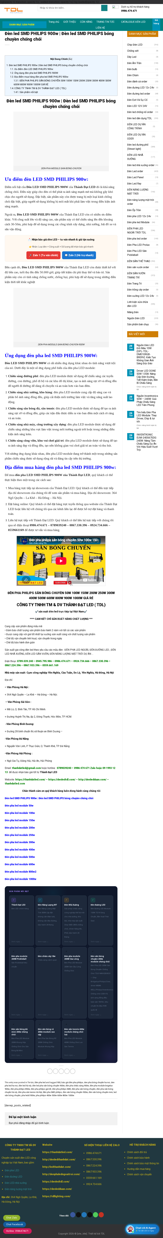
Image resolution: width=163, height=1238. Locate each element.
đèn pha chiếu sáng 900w (77, 1085)
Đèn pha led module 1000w (20, 879)
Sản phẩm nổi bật (26, 92)
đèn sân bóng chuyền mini (101, 1092)
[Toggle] (157, 126)
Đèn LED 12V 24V (137, 106)
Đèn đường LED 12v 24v (140, 87)
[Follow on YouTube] (101, 1214)
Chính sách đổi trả (137, 1152)
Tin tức (31, 1082)
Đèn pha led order (137, 238)
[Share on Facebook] (50, 1071)
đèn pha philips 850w (20, 1089)
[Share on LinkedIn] (72, 1071)
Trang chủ (54, 21)
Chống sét (132, 50)
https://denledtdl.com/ (56, 1181)
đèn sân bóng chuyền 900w (75, 1092)
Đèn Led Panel (135, 177)
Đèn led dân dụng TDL (139, 118)
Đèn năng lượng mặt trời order (140, 201)
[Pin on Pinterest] (67, 1071)
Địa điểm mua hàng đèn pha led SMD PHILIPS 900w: (39, 76)
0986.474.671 (94, 1153)
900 (58, 1082)
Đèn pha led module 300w (20, 842)
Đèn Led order (135, 171)
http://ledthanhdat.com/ (56, 1166)
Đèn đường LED (13, 1176)
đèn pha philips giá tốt (41, 1089)
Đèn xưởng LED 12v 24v (140, 295)
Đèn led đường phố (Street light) (137, 146)
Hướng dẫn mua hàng (138, 1168)
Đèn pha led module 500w (20, 857)
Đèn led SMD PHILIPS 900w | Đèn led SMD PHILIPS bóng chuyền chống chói (47, 65)
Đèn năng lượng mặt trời (18, 1189)
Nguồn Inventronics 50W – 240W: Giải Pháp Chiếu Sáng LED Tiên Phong (147, 400)
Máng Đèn (132, 312)
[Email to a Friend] (61, 1071)
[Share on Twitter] (55, 1071)
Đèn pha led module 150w (20, 820)
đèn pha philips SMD (61, 1089)
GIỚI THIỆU (69, 21)
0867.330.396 (94, 1159)
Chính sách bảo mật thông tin (143, 1163)
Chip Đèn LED (134, 44)
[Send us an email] (89, 1214)
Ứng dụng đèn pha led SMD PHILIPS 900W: (34, 73)
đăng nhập (25, 1123)
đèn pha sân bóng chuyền (84, 1089)
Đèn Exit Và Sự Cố (137, 99)
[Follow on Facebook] (72, 1214)
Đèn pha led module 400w (20, 849)
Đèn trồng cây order (138, 289)
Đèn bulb (132, 69)
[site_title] (82, 1233)
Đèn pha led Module (138, 222)
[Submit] (104, 8)
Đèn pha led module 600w (20, 864)
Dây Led (131, 56)
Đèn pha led (40, 1082)
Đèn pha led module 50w (19, 805)
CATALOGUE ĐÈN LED (133, 21)
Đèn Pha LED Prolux (138, 244)
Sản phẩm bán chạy (138, 324)
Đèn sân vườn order (138, 267)
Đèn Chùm (132, 75)
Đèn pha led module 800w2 (20, 871)
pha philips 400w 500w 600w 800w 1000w (55, 1095)
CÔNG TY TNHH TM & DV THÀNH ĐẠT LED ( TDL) (38, 88)
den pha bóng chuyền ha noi (97, 1082)
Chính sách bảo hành (138, 1157)
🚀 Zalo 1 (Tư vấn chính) (43, 255)
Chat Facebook (14, 1224)
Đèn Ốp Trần (134, 210)
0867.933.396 (94, 1171)
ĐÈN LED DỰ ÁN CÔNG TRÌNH (136, 126)
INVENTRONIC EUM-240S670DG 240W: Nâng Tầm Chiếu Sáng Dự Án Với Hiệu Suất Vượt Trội (147, 442)
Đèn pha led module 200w (20, 827)
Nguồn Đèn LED (136, 318)
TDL (103, 1233)
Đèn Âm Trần (134, 63)
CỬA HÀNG (86, 21)
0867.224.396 (94, 1165)
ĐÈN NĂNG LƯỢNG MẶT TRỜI (137, 191)
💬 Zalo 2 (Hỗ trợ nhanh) (79, 255)
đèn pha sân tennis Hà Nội (30, 1092)
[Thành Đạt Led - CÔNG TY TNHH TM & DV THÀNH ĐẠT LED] (17, 11)
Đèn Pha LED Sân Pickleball (137, 252)
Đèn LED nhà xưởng (16, 1182)
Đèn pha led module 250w (20, 835)
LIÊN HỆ (100, 27)
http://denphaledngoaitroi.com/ (61, 1174)
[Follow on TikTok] (78, 1214)
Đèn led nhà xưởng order (140, 165)
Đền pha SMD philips (52, 1092)
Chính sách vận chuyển (139, 1174)
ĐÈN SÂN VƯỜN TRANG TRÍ (136, 275)
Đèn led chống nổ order (140, 112)
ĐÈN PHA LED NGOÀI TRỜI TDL (136, 230)
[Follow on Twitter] (84, 1214)
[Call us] (95, 1214)
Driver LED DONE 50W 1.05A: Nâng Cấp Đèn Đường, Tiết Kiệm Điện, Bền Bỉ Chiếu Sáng (147, 376)
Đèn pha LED (12, 1170)
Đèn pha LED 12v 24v (139, 216)
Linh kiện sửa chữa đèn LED (137, 304)
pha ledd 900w (28, 1095)
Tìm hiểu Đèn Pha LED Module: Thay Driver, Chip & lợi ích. (146, 417)
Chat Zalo (11, 1217)
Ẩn (70, 59)
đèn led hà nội (25, 1085)
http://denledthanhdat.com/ (58, 1159)
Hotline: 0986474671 (17, 1231)
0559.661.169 (94, 1177)
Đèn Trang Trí (134, 283)
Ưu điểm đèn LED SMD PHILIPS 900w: (31, 69)
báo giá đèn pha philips (72, 1082)
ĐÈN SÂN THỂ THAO (138, 261)
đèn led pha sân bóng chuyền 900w (48, 1085)
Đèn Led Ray (134, 183)
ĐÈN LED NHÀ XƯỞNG (135, 156)
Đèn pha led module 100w (20, 813)
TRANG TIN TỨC (105, 21)
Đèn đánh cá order (137, 81)
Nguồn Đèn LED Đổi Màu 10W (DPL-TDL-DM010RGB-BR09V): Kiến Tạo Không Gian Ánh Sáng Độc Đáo (146, 354)
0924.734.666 (94, 1184)
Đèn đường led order (138, 93)
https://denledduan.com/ (57, 1188)
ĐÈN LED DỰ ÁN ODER (136, 136)
